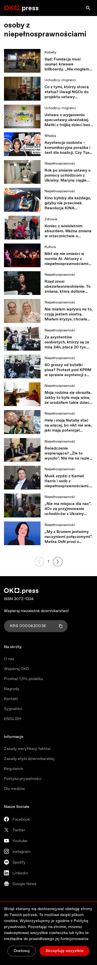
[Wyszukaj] (88, 8)
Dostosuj (22, 951)
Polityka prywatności (22, 778)
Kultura (50, 247)
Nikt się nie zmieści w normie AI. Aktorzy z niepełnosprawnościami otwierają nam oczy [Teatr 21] (69, 258)
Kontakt (11, 699)
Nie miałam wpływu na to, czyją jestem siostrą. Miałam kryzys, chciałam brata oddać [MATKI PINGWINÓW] (69, 314)
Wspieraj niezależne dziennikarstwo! (36, 611)
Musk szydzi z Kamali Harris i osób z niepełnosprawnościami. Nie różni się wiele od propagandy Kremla (67, 481)
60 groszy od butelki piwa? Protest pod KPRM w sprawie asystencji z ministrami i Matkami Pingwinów (68, 370)
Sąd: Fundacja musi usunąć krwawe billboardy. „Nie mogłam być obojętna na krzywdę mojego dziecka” (68, 64)
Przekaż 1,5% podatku (23, 679)
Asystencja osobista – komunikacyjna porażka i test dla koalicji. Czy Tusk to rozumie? (68, 147)
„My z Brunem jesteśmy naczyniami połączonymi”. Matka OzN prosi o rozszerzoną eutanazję (69, 536)
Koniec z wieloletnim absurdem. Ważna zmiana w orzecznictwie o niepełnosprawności (68, 231)
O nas (9, 659)
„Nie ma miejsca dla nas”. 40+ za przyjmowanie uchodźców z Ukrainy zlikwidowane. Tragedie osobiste (68, 508)
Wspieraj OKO (16, 669)
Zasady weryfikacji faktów (27, 748)
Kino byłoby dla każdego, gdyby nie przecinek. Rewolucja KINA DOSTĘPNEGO (68, 203)
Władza (50, 136)
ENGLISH (12, 719)
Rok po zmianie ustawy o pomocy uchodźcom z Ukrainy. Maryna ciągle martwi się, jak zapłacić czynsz (68, 175)
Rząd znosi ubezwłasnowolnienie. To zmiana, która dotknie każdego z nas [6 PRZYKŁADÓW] (68, 286)
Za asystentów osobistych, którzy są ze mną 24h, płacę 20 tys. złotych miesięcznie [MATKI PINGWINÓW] (67, 342)
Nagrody (11, 689)
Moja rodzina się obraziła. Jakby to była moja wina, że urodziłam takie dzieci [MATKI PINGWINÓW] (68, 397)
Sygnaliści (13, 709)
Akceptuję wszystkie (65, 951)
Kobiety (50, 52)
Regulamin (13, 768)
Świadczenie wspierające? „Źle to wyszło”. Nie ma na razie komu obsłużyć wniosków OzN (68, 453)
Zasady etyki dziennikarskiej (29, 758)
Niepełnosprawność (60, 163)
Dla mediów (14, 788)
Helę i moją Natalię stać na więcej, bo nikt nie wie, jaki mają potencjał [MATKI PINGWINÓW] (68, 425)
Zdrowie (51, 219)
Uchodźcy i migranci (60, 80)
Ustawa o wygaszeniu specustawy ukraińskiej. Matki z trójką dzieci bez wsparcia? (67, 120)
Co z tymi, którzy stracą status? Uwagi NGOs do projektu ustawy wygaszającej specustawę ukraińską (69, 92)
